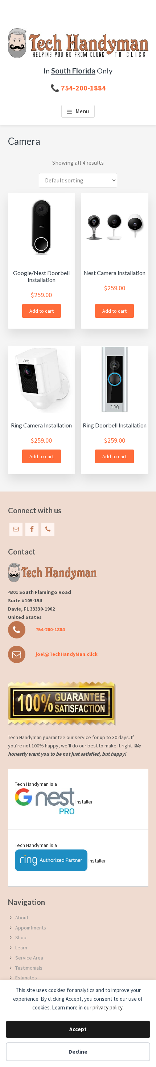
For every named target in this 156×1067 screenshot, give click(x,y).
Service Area (29, 957)
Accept (78, 1029)
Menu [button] (82, 111)
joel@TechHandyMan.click (67, 654)
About (21, 917)
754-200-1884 (50, 629)
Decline (78, 1051)
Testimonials (28, 968)
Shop (20, 937)
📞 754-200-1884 (78, 87)
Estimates (26, 977)
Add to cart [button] (41, 311)
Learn (21, 947)
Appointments (30, 927)
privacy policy (108, 1007)
